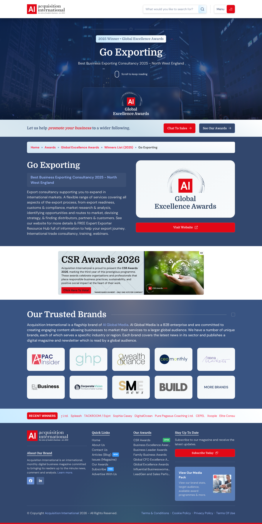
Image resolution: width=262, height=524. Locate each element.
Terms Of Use (225, 513)
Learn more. (65, 472)
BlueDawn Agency (218, 416)
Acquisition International (62, 513)
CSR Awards (141, 440)
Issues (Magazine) (104, 459)
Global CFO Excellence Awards (151, 459)
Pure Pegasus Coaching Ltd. (125, 416)
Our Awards (100, 464)
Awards (50, 147)
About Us (98, 445)
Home (35, 147)
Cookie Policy (181, 513)
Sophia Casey (74, 416)
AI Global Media (115, 324)
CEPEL (151, 416)
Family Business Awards (150, 455)
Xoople (163, 416)
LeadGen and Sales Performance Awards (151, 474)
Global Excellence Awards (80, 147)
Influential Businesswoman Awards (151, 469)
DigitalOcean (95, 416)
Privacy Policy (203, 513)
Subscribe (99, 469)
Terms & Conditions (155, 513)
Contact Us (99, 450)
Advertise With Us (104, 474)
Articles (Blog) (101, 455)
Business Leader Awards (150, 450)
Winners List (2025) (118, 147)
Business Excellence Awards (151, 445)
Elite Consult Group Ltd (187, 416)
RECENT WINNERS (42, 416)
